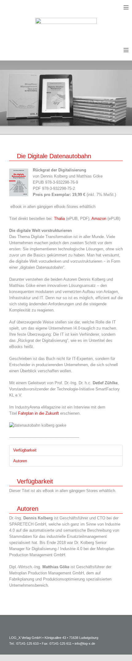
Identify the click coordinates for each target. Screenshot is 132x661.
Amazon (99, 218)
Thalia (60, 218)
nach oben (112, 647)
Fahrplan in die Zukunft (38, 413)
